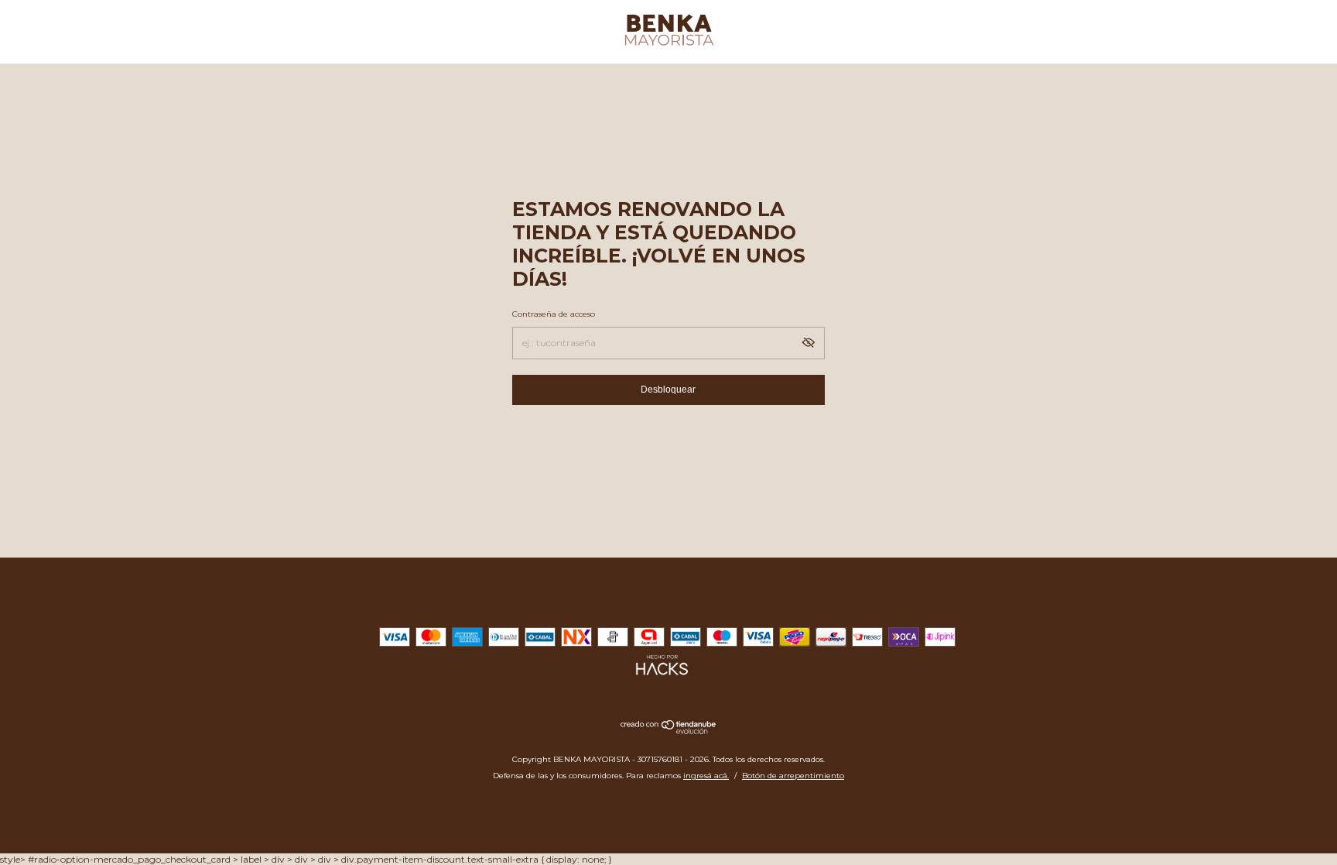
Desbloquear (668, 389)
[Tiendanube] (669, 730)
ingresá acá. (706, 776)
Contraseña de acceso (553, 314)
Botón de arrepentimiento (793, 776)
